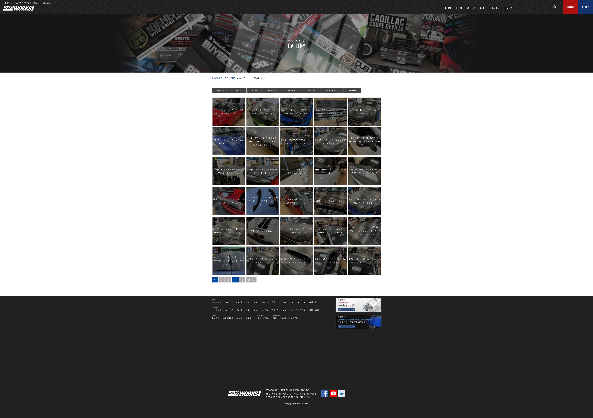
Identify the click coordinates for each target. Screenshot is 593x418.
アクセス (238, 318)
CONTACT (570, 7)
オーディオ (221, 90)
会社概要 (227, 318)
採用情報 (250, 318)
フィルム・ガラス (332, 90)
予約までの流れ (280, 318)
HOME (448, 8)
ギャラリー (244, 78)
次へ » (251, 279)
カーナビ (238, 90)
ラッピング (311, 90)
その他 (254, 90)
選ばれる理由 (263, 318)
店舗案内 (215, 318)
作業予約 (294, 318)
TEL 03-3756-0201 (277, 393)
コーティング (291, 90)
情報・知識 (352, 90)
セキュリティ (272, 90)
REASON (495, 8)
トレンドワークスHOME (223, 78)
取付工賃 (313, 302)
